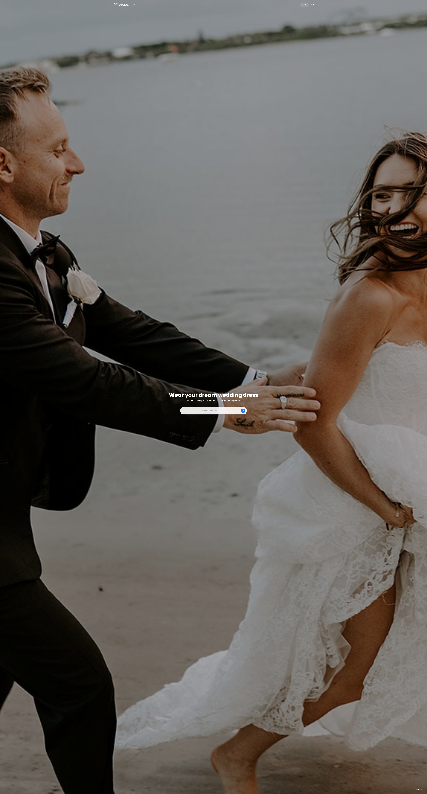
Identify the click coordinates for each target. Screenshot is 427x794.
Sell (304, 5)
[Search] (243, 411)
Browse (137, 5)
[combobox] (213, 410)
